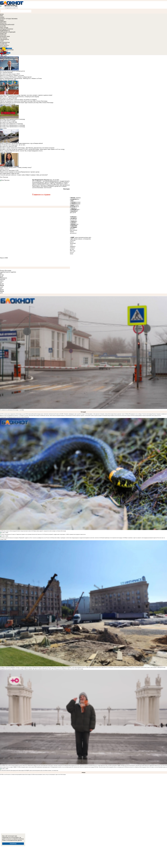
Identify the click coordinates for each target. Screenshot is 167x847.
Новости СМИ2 (4, 258)
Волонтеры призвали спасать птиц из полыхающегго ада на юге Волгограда (49, 774)
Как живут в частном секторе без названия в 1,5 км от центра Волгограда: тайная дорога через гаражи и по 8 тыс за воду (32, 149)
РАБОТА (9, 48)
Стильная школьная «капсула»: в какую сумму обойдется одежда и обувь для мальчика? (24, 175)
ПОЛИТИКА (3, 35)
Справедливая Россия (42, 183)
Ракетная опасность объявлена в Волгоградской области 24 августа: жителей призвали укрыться (146, 767)
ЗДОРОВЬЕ (3, 21)
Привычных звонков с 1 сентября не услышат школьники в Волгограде (24, 415)
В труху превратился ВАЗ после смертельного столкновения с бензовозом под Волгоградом (107, 667)
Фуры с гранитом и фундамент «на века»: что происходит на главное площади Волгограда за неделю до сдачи (26, 667)
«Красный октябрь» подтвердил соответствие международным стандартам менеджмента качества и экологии (75, 537)
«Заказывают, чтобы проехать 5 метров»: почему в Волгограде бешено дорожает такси (105, 413)
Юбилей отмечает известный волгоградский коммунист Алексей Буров (57, 415)
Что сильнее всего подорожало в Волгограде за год (13, 413)
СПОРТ (2, 41)
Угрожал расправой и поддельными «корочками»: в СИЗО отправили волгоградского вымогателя (65, 534)
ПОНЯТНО (13, 843)
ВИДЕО (2, 20)
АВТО (1, 15)
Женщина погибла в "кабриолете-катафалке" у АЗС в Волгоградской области (68, 667)
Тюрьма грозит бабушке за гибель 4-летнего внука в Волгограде (69, 668)
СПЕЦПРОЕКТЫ (4, 39)
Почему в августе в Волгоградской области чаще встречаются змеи (16, 530)
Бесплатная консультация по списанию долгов (133, 765)
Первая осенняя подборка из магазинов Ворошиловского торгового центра (19, 172)
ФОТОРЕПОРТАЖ (5, 42)
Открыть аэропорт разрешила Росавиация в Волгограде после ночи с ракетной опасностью (69, 765)
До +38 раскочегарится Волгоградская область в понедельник (110, 767)
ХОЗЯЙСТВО (3, 44)
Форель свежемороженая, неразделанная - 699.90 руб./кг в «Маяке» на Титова (21, 78)
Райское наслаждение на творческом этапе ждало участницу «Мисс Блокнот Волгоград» (23, 101)
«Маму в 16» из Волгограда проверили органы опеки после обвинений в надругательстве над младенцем (24, 765)
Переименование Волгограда (7, 104)
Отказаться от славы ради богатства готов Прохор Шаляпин (104, 765)
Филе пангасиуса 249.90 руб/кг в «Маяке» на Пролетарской (15, 77)
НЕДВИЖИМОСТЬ (5, 30)
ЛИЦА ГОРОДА (4, 27)
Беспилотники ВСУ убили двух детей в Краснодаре (13, 770)
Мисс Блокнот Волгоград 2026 (8, 80)
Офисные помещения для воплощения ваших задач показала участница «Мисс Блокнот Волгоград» (26, 102)
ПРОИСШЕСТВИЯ (5, 36)
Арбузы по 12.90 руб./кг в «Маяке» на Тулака (12, 75)
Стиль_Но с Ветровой (5, 152)
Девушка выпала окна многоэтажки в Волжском (19, 417)
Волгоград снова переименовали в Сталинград (12, 126)
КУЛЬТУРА (3, 26)
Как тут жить (3, 128)
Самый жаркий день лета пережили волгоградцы (111, 537)
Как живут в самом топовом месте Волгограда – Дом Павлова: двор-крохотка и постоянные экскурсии (27, 147)
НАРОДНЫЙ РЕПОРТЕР (6, 29)
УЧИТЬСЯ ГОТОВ (8, 50)
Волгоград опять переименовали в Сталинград (12, 125)
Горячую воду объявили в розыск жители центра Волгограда (117, 415)
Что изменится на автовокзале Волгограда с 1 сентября (12, 409)
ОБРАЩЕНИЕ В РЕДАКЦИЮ (7, 32)
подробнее (13, 272)
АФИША (2, 17)
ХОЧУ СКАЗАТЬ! (4, 45)
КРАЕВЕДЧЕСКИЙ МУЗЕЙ (7, 24)
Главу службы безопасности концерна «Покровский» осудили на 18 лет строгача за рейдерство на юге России (26, 537)
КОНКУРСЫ (3, 23)
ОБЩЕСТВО (3, 33)
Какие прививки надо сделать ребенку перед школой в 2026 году (39, 668)
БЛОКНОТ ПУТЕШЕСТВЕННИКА (8, 18)
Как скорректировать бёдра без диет (9, 173)
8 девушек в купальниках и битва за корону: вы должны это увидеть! (18, 99)
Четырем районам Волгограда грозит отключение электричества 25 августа (43, 413)
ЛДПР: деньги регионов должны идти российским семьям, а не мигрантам (42, 770)
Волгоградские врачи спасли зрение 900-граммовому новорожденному (34, 767)
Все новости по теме (5, 74)
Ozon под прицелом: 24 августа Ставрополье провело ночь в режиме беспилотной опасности (22, 534)
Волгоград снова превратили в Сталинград (11, 123)
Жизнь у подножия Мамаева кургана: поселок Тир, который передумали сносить (21, 150)
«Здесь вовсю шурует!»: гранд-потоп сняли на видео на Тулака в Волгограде (49, 530)
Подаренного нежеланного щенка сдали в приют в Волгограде (142, 667)
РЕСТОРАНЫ (3, 38)
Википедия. (66, 189)
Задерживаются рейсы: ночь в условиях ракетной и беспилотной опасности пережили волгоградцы (73, 767)
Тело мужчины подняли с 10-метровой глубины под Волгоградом (88, 415)
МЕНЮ (2, 14)
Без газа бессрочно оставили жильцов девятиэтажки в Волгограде (16, 774)
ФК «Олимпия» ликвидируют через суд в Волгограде (73, 413)
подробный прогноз (5, 272)
